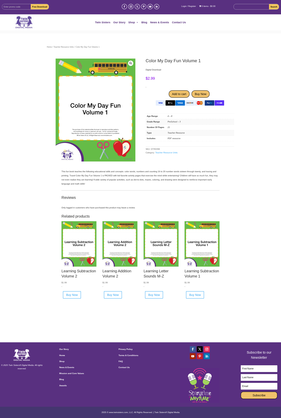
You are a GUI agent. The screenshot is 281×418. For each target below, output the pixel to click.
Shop (131, 22)
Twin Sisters (102, 22)
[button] (130, 63)
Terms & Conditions (128, 355)
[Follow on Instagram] (130, 6)
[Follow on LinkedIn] (156, 6)
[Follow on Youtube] (150, 6)
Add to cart (179, 94)
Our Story (119, 22)
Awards (63, 385)
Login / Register (188, 6)
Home (49, 47)
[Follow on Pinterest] (143, 6)
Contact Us (179, 22)
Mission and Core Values (71, 373)
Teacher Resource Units (64, 47)
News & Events (159, 22)
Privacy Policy (126, 349)
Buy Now (200, 94)
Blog (144, 22)
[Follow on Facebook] (124, 6)
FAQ (121, 361)
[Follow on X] (137, 6)
